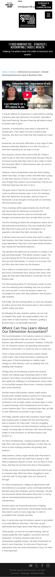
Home (4, 72)
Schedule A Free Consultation (43, 5)
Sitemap (25, 573)
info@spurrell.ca (26, 5)
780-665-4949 (9, 5)
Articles (12, 72)
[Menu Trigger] (48, 15)
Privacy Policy (37, 573)
